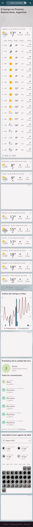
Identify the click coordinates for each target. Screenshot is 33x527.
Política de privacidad (16, 524)
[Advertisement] (16, 20)
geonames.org (19, 289)
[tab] (16, 32)
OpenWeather (22, 429)
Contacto (5, 524)
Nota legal (27, 524)
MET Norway (9, 287)
